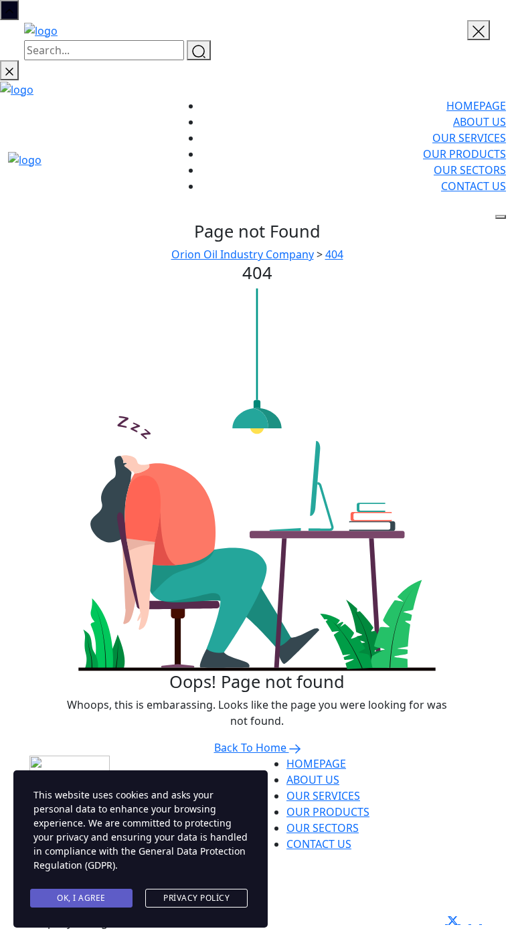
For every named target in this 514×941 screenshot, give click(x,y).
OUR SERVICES (469, 138)
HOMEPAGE (476, 105)
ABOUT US (479, 121)
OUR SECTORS (470, 170)
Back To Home (251, 747)
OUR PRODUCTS (464, 154)
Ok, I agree (81, 898)
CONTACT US (473, 186)
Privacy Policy (196, 898)
